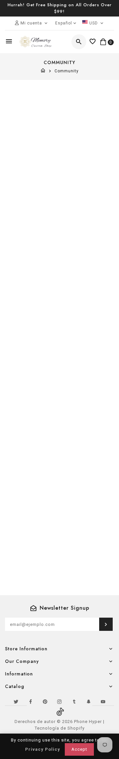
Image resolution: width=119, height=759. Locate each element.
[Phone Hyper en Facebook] (30, 701)
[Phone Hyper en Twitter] (16, 701)
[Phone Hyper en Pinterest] (45, 701)
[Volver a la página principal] (43, 71)
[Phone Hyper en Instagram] (59, 701)
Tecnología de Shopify (60, 728)
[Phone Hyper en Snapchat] (89, 701)
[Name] (106, 624)
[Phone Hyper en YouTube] (103, 701)
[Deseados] (93, 41)
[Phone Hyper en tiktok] (59, 709)
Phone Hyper (88, 721)
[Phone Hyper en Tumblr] (74, 701)
